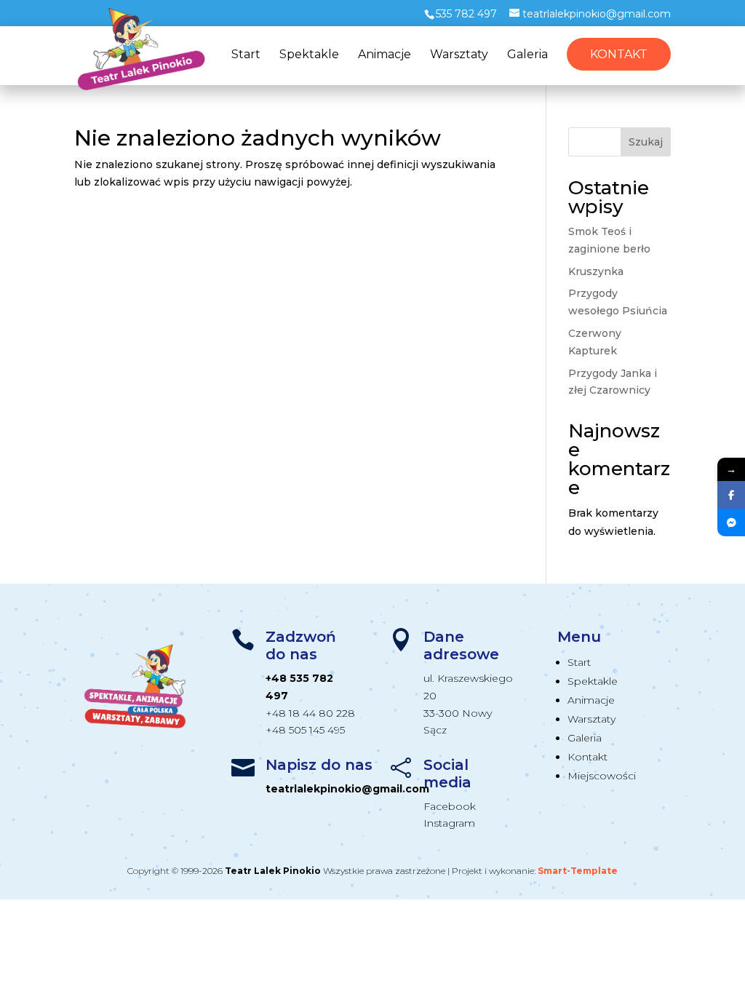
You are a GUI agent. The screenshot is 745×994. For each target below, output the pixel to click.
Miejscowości (601, 775)
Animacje (384, 55)
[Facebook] (731, 495)
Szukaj (646, 141)
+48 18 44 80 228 (310, 713)
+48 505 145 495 (305, 729)
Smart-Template (578, 870)
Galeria (527, 55)
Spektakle (309, 55)
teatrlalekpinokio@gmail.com (347, 788)
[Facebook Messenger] (731, 522)
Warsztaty (459, 55)
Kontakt (619, 54)
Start (245, 55)
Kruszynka (596, 271)
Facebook (449, 806)
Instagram (449, 823)
